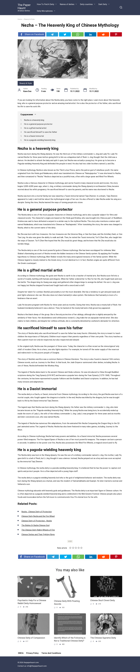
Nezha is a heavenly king (34, 120)
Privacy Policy (32, 653)
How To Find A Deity (45, 4)
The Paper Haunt (24, 6)
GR (71, 541)
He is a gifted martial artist (35, 128)
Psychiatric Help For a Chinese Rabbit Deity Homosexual (32, 602)
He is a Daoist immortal (34, 136)
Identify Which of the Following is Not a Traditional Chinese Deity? (69, 639)
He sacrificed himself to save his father (40, 132)
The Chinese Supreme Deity (103, 638)
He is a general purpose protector (38, 124)
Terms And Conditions (51, 653)
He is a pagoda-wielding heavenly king (39, 140)
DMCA (20, 653)
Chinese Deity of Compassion (31, 638)
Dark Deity (102, 4)
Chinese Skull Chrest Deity (102, 600)
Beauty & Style (26, 83)
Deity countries (86, 4)
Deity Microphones (45, 11)
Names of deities (67, 4)
